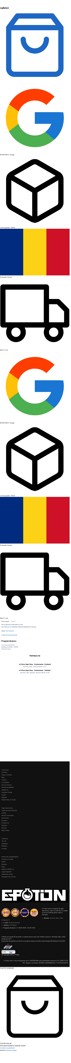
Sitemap (4, 797)
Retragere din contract (8, 877)
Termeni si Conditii (7, 859)
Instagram (4, 843)
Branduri (4, 828)
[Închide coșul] (0, 970)
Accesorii (4, 820)
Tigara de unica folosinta (9, 810)
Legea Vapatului (6, 872)
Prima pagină (5, 621)
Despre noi (4, 790)
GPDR (3, 862)
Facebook (4, 838)
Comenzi (4, 772)
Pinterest (4, 846)
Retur (3, 867)
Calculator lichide (6, 792)
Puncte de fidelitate (7, 787)
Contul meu (5, 770)
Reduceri (4, 825)
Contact (3, 780)
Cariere (3, 795)
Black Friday (5, 830)
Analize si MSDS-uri (7, 869)
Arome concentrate (7, 815)
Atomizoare (5, 818)
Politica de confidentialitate (9, 857)
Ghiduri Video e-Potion (8, 800)
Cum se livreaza (6, 785)
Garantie (4, 864)
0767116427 (10, 631)
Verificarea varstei (7, 874)
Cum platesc (5, 782)
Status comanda (6, 775)
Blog (2, 777)
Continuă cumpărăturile (7, 1048)
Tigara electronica (7, 808)
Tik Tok (3, 841)
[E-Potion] (4, 9)
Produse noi (5, 823)
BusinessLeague (11, 1050)
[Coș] (35, 79)
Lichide (3, 813)
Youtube (4, 848)
